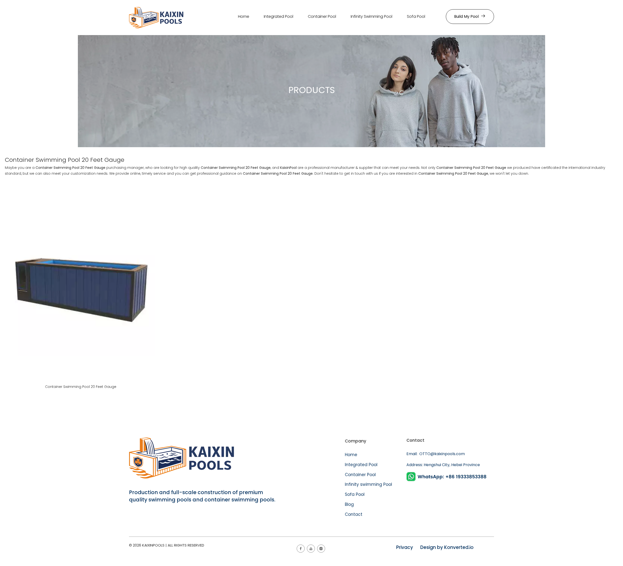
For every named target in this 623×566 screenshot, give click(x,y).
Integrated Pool (362, 465)
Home (351, 455)
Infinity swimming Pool (368, 484)
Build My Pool (467, 16)
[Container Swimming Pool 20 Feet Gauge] (80, 281)
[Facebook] (301, 549)
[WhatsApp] (447, 476)
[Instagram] (321, 549)
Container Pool (360, 475)
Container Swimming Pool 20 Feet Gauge (80, 386)
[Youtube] (311, 549)
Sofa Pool (355, 494)
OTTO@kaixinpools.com (441, 454)
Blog (349, 504)
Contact (353, 514)
